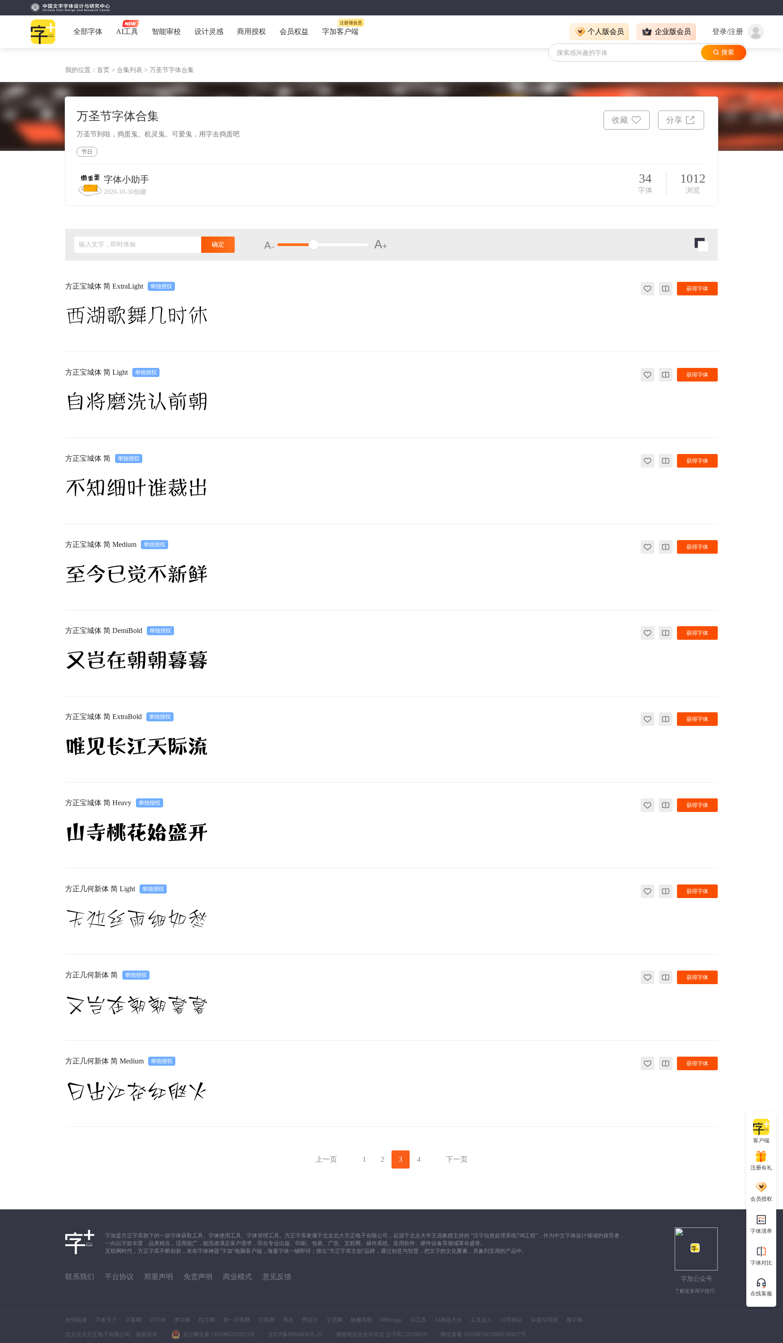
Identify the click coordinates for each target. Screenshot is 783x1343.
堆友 (288, 1320)
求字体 (182, 1320)
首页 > (107, 70)
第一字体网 (236, 1320)
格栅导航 (361, 1320)
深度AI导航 (544, 1320)
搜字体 (574, 1320)
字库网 (266, 1320)
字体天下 (106, 1320)
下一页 (457, 1159)
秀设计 (310, 1320)
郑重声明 (158, 1276)
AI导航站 (511, 1320)
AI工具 (418, 1320)
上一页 (326, 1159)
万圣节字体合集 (172, 70)
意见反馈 (276, 1276)
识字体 (158, 1320)
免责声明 (198, 1276)
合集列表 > (133, 70)
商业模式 (237, 1276)
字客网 (133, 1320)
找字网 (206, 1320)
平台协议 (119, 1276)
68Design (391, 1320)
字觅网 (334, 1320)
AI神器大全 (448, 1320)
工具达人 (481, 1320)
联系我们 (79, 1276)
